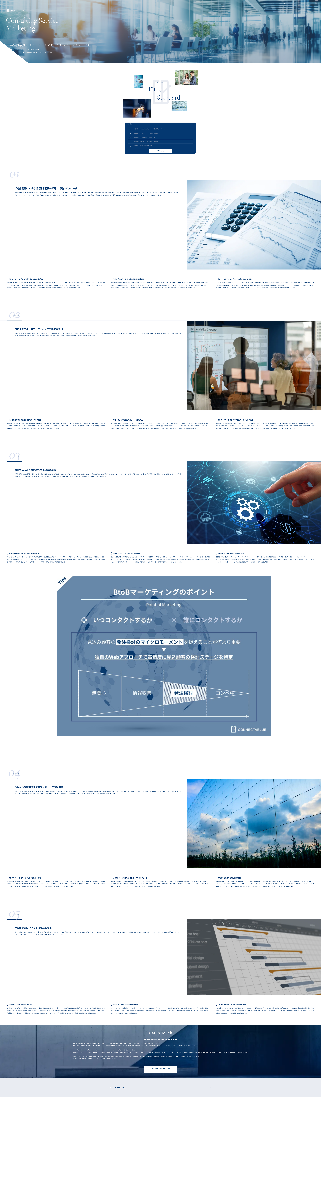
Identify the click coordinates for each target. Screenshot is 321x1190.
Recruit (298, 3)
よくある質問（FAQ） (118, 1087)
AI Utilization (272, 3)
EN (317, 3)
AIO (263, 3)
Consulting (255, 3)
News (290, 3)
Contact (306, 3)
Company (282, 3)
